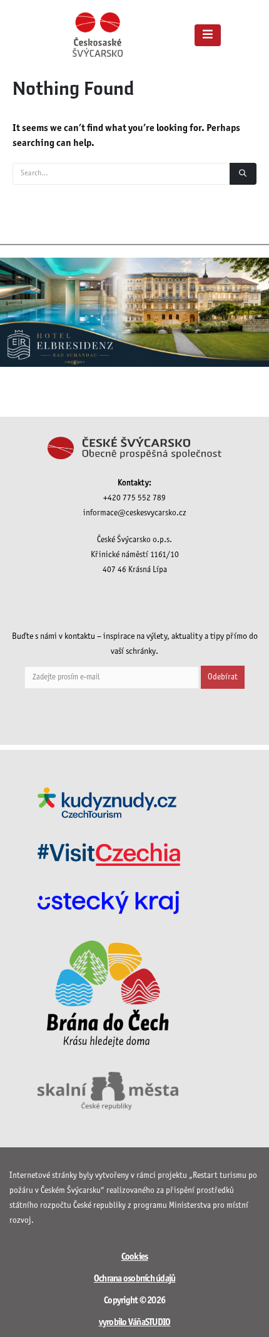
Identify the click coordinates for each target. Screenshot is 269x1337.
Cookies (134, 1257)
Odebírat (223, 677)
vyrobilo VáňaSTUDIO (135, 1322)
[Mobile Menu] (208, 35)
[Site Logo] (98, 34)
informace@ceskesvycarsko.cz (134, 513)
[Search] (243, 174)
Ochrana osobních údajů (135, 1279)
